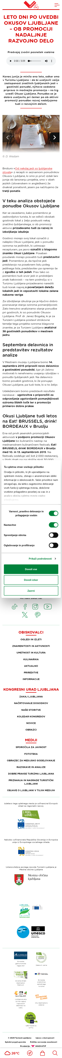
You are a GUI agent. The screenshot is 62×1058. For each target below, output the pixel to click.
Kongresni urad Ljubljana (31, 689)
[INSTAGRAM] (35, 606)
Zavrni (31, 590)
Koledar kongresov (31, 716)
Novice (31, 723)
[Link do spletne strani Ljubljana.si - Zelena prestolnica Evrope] (31, 910)
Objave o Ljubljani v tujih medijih (31, 790)
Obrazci (31, 729)
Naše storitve (31, 709)
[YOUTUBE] (48, 606)
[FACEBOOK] (25, 606)
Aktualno (31, 665)
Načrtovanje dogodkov (31, 703)
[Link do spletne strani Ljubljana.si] (31, 880)
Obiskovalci (31, 632)
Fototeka (31, 753)
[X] (25, 615)
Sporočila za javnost (31, 747)
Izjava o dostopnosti (45, 1038)
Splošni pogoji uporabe (15, 1042)
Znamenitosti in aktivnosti (31, 646)
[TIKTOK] (15, 606)
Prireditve (31, 672)
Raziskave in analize (31, 767)
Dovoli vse (31, 569)
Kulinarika (31, 659)
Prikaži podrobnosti (40, 558)
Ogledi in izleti (31, 639)
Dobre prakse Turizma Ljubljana (31, 773)
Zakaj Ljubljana (31, 696)
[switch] (53, 524)
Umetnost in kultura (31, 652)
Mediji (31, 740)
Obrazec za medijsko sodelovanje (31, 760)
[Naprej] (55, 137)
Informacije (31, 679)
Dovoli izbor (31, 579)
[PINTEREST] (37, 615)
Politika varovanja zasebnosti (43, 1042)
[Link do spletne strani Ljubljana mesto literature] (31, 932)
